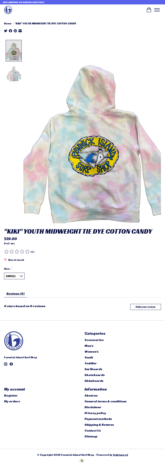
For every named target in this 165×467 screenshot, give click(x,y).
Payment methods (98, 419)
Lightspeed (120, 455)
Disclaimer (93, 407)
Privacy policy (95, 413)
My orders (12, 401)
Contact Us (93, 430)
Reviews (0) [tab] (15, 293)
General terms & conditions (106, 401)
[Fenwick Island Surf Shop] (8, 10)
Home (8, 23)
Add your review (145, 307)
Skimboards (94, 381)
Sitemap (91, 436)
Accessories (94, 340)
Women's (92, 351)
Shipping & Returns (99, 424)
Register (11, 395)
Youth (89, 357)
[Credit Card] (81, 461)
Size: (8, 268)
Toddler (91, 363)
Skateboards (95, 375)
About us (91, 395)
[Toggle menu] (157, 10)
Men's (89, 346)
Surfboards (93, 369)
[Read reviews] (17, 251)
